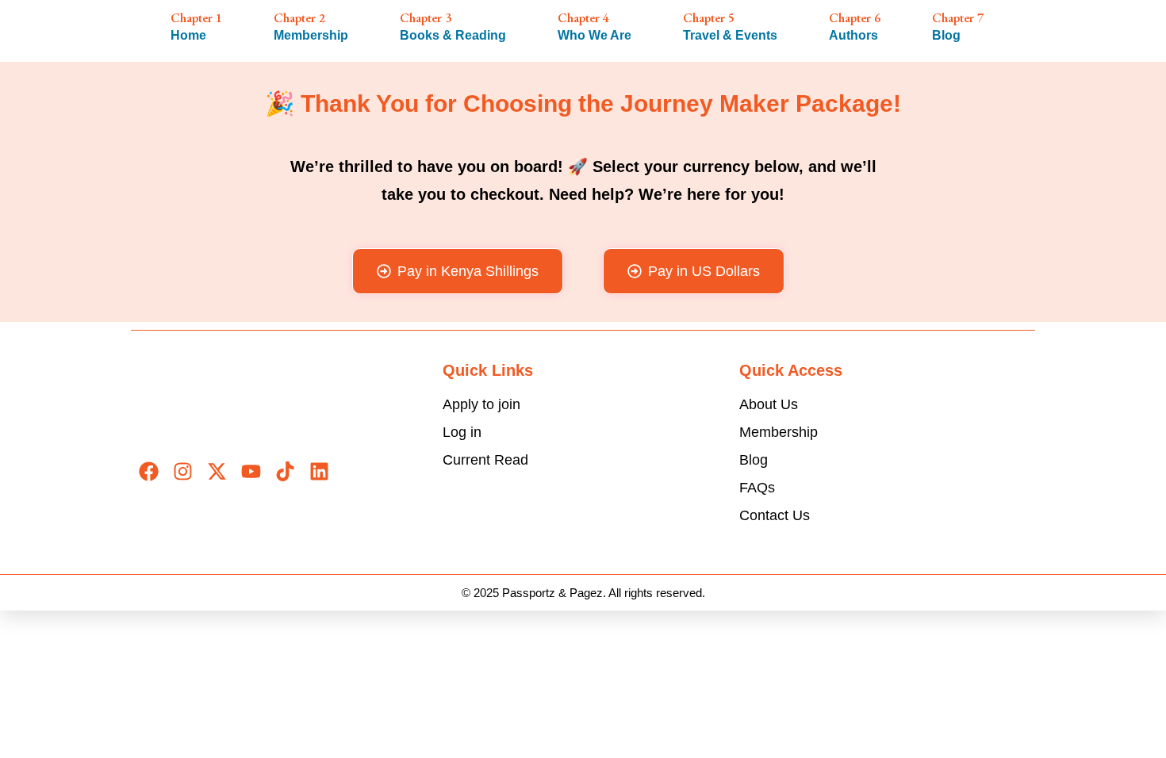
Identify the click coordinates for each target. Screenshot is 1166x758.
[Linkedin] (319, 471)
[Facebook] (149, 471)
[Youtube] (251, 471)
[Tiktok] (285, 471)
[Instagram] (183, 471)
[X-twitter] (217, 471)
